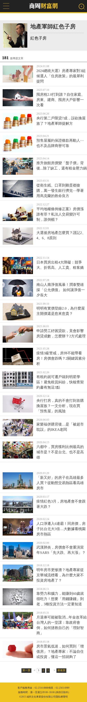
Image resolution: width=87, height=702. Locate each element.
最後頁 (61, 670)
